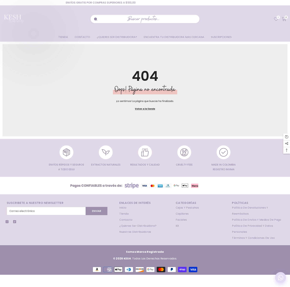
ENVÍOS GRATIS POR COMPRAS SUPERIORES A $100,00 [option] (101, 3)
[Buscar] (95, 18)
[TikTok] (14, 221)
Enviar (96, 211)
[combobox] (147, 19)
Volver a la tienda (145, 108)
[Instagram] (7, 221)
